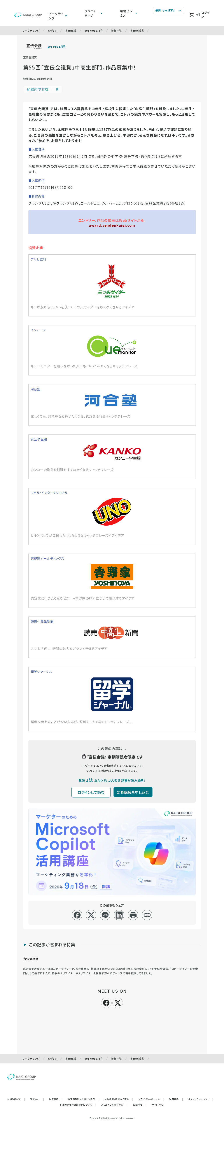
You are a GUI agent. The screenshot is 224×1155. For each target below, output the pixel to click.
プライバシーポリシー (151, 1099)
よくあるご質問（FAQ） (114, 1104)
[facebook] (77, 915)
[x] (91, 915)
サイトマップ (158, 1104)
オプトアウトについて (200, 1099)
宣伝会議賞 (137, 30)
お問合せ (140, 1104)
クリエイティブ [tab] (90, 13)
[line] (105, 915)
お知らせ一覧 (16, 1099)
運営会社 (37, 1099)
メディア (52, 30)
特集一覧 (116, 30)
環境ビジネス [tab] (126, 13)
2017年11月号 (93, 30)
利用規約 (176, 1099)
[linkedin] (119, 915)
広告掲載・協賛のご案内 (119, 1099)
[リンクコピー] (147, 915)
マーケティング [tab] (56, 15)
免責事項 (56, 1099)
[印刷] (133, 915)
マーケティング (31, 30)
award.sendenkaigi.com (112, 225)
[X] (117, 1002)
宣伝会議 (70, 30)
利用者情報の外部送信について (78, 1104)
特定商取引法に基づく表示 (83, 1099)
